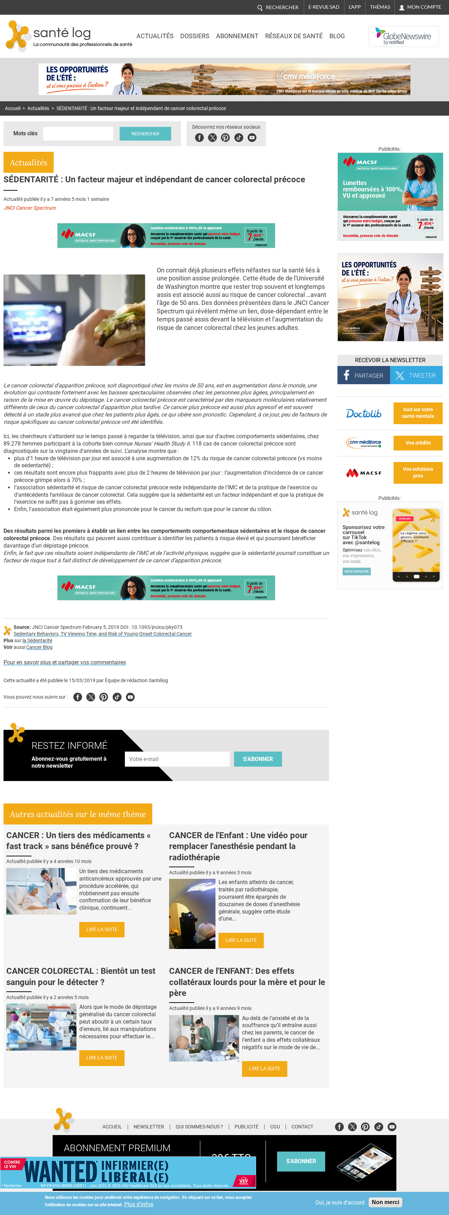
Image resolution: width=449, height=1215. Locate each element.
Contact (302, 1127)
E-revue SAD (324, 7)
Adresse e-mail (144, 747)
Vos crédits (418, 443)
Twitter (212, 136)
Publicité (247, 1127)
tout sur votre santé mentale (418, 413)
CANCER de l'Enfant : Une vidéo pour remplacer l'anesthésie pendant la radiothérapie (238, 846)
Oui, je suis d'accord (339, 1202)
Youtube (130, 696)
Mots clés (25, 133)
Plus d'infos (138, 1204)
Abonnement (237, 36)
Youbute (252, 136)
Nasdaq (383, 31)
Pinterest (225, 136)
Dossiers (194, 36)
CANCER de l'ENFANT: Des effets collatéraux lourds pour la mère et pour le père (247, 982)
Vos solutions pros (418, 472)
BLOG (337, 36)
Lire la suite (102, 929)
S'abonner (258, 759)
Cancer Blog (39, 647)
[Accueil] (19, 36)
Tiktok (238, 136)
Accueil (12, 108)
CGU (275, 1127)
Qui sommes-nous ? (199, 1127)
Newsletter (149, 1127)
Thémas (380, 7)
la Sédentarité (37, 641)
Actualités (155, 36)
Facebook (199, 136)
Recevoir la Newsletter (390, 360)
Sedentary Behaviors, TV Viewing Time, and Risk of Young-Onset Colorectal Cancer (103, 634)
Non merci (385, 1202)
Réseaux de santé (294, 36)
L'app (355, 7)
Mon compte (424, 7)
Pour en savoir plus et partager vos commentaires (65, 662)
